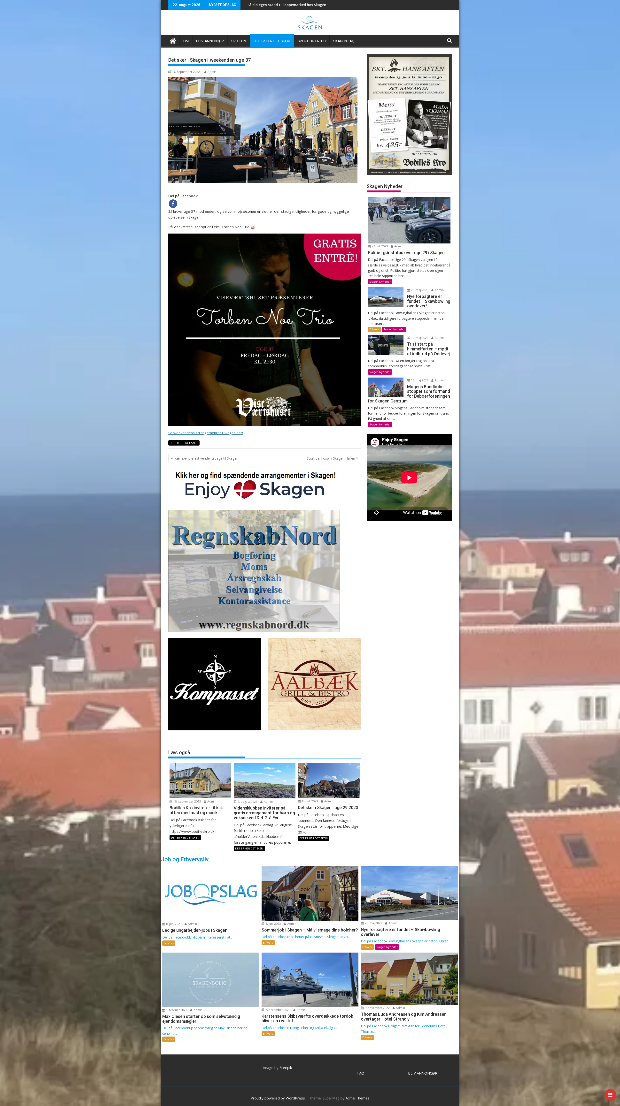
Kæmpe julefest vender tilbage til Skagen (206, 458)
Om (186, 41)
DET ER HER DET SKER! (272, 41)
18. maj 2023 (419, 380)
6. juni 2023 (273, 924)
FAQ (360, 1073)
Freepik (285, 1067)
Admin (212, 72)
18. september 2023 (187, 801)
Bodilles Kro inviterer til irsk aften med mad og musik (250, 4)
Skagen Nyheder (380, 281)
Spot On (238, 41)
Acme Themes (358, 1098)
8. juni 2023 (173, 924)
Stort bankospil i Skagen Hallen (331, 458)
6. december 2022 (277, 1010)
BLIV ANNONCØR (422, 1073)
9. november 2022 (377, 1008)
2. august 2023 (247, 802)
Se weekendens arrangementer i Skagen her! (205, 432)
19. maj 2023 (419, 338)
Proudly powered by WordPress (278, 1098)
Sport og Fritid (312, 41)
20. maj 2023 (419, 290)
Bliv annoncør (210, 41)
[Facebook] (173, 203)
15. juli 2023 (309, 801)
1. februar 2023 (176, 1010)
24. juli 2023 (379, 246)
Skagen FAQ (343, 41)
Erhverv (374, 329)
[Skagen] (173, 40)
